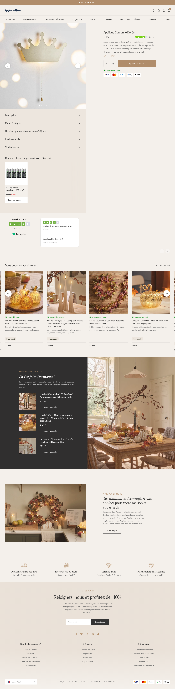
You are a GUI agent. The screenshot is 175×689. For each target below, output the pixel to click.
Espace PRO (144, 661)
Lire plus (142, 52)
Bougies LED (77, 19)
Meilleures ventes (30, 19)
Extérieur (108, 19)
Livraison (30, 653)
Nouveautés (10, 19)
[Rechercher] (158, 10)
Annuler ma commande (31, 661)
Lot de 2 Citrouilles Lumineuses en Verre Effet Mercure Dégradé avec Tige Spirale (56, 418)
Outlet (167, 19)
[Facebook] (76, 634)
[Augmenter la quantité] (114, 63)
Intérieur (93, 19)
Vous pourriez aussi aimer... (21, 265)
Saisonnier (152, 19)
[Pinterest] (93, 634)
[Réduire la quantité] (105, 63)
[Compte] (164, 10)
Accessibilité (31, 665)
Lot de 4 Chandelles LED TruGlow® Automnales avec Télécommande (56, 395)
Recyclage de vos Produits (144, 665)
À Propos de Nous (87, 649)
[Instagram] (87, 634)
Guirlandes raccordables (130, 19)
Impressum (87, 653)
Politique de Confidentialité (144, 653)
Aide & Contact (31, 649)
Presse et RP (87, 657)
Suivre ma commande (30, 657)
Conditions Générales (144, 649)
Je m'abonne (100, 622)
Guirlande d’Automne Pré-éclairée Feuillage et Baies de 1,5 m (56, 440)
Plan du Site (144, 657)
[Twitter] (81, 634)
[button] (153, 10)
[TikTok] (98, 634)
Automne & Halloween (55, 19)
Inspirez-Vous (87, 661)
